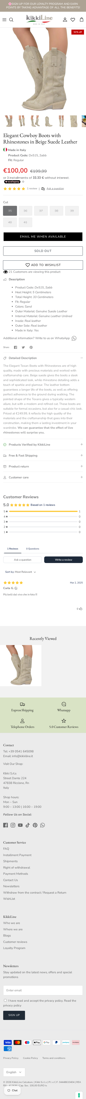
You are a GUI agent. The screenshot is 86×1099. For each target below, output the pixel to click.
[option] (43, 70)
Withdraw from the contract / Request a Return (34, 893)
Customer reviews (15, 942)
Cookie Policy (30, 1058)
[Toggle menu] (4, 19)
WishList (9, 899)
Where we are (13, 929)
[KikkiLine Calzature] (39, 20)
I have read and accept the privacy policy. (36, 1001)
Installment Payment (17, 855)
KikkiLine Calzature (22, 1082)
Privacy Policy (10, 1058)
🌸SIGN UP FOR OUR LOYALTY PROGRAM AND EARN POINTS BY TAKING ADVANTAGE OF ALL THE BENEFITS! (43, 5)
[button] (43, 236)
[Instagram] (13, 825)
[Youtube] (20, 825)
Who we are (11, 923)
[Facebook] (5, 825)
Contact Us (10, 880)
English (11, 1072)
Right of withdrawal (16, 868)
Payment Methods (15, 874)
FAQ (6, 849)
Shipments (10, 861)
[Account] (64, 19)
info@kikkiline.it (22, 756)
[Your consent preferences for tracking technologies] (79, 1095)
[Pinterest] (35, 825)
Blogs (7, 935)
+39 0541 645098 (21, 751)
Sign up (14, 1015)
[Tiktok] (27, 825)
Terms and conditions (53, 1058)
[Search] (13, 19)
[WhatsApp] (73, 338)
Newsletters (11, 886)
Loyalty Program (14, 948)
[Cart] (81, 19)
